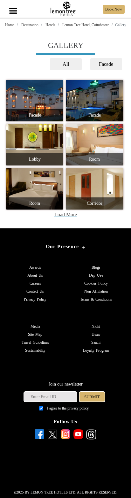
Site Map (35, 334)
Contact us (35, 291)
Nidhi (96, 326)
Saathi (95, 342)
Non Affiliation (96, 291)
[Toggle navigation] (12, 4)
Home (9, 25)
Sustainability (35, 350)
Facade (106, 64)
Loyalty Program (96, 350)
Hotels (50, 25)
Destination (29, 25)
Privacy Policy (35, 299)
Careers (35, 283)
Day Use (96, 275)
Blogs (96, 267)
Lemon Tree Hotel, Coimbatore (85, 25)
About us (35, 275)
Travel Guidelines (35, 342)
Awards (35, 267)
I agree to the (68, 408)
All (66, 64)
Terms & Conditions (96, 299)
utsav (96, 334)
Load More (65, 214)
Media (35, 326)
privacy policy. (78, 408)
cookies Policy (96, 283)
